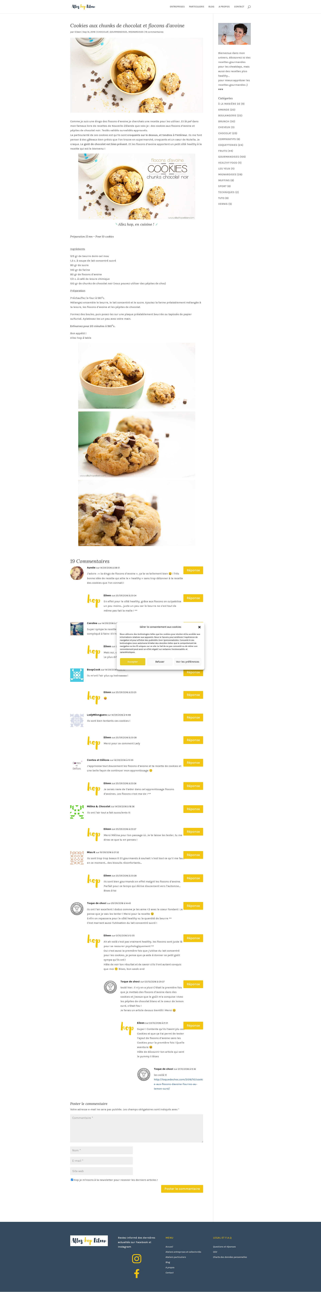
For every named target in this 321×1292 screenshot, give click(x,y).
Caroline (92, 623)
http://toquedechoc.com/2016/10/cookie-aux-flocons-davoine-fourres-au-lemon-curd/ (178, 1084)
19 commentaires (154, 31)
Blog (168, 1262)
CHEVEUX (224, 127)
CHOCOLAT (103, 31)
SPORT (222, 186)
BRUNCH (223, 121)
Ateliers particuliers (176, 1257)
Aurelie (91, 567)
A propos (170, 1267)
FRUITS (222, 150)
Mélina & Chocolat (98, 806)
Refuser (159, 661)
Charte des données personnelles (230, 1257)
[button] (199, 627)
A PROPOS (224, 7)
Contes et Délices (98, 760)
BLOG (211, 7)
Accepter (132, 661)
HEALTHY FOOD (227, 162)
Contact (170, 1272)
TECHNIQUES (226, 192)
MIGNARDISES (135, 31)
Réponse (193, 570)
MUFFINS (224, 180)
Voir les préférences (187, 661)
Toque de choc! (96, 903)
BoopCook (93, 669)
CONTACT (239, 7)
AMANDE (223, 109)
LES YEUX (224, 168)
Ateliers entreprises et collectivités (183, 1251)
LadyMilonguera (97, 714)
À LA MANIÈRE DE (229, 103)
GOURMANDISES (118, 31)
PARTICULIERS (196, 7)
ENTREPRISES (177, 7)
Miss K (91, 852)
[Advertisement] (243, 232)
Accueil (169, 1246)
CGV (215, 1251)
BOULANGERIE (227, 115)
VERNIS (223, 203)
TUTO (221, 198)
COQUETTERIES (227, 145)
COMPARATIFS (227, 139)
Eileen (78, 31)
